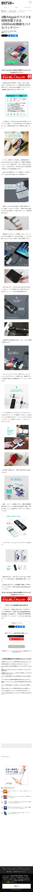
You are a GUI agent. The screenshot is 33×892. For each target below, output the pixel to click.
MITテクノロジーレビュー (21, 871)
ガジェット (21, 868)
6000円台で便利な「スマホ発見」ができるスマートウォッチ (14, 663)
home (4, 10)
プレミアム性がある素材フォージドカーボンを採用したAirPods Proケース (16, 693)
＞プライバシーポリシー (16, 889)
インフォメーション (25, 869)
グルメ (5, 7)
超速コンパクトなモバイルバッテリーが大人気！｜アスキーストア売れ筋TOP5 (16, 670)
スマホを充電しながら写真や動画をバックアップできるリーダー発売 (16, 667)
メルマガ (10, 614)
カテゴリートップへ (17, 646)
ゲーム (27, 868)
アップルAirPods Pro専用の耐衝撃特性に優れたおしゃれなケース (16, 679)
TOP (3, 868)
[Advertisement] (16, 708)
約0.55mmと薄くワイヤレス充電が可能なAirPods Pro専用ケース (15, 688)
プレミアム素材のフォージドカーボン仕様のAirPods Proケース (15, 690)
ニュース (14, 868)
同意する (16, 886)
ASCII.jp (10, 871)
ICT (18, 869)
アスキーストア (12, 10)
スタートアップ (16, 7)
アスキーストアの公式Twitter (20, 611)
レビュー (8, 868)
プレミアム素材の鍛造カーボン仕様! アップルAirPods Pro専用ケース (16, 685)
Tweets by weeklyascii (5, 756)
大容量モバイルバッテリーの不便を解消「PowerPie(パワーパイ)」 (16, 661)
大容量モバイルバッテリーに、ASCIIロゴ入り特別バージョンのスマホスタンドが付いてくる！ (16, 673)
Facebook (4, 614)
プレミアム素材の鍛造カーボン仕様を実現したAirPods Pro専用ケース (16, 677)
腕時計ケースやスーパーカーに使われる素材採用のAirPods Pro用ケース (16, 682)
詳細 (8, 882)
